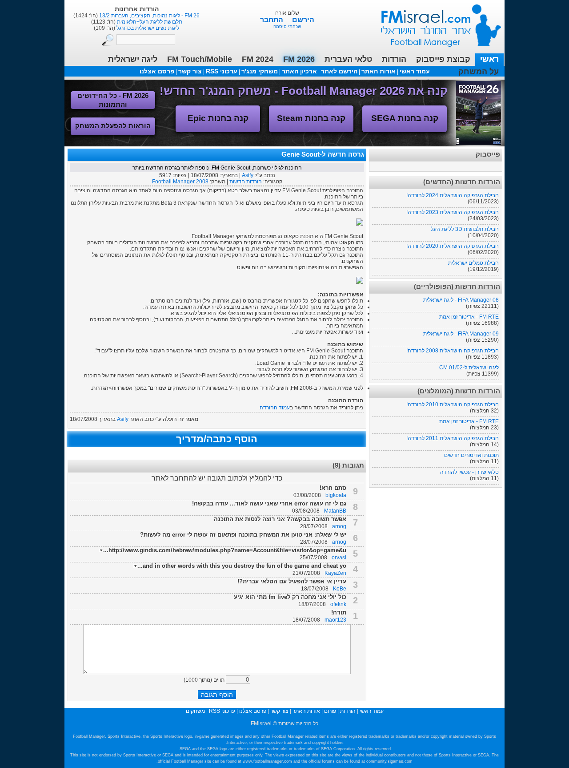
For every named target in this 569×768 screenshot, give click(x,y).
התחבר (272, 20)
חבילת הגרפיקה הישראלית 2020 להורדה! (452, 246)
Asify (247, 175)
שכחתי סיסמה (287, 26)
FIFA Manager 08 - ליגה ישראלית (461, 300)
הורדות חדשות (245, 181)
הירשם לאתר (339, 71)
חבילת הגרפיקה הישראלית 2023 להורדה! (452, 212)
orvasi (339, 557)
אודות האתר (378, 71)
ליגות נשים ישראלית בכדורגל (147, 28)
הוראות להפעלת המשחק (113, 125)
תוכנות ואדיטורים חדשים (471, 455)
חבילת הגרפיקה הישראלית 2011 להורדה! (452, 438)
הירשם (303, 20)
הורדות (394, 59)
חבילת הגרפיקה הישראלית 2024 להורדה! (452, 195)
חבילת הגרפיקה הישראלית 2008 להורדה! (452, 351)
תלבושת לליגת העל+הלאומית (149, 22)
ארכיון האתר (299, 71)
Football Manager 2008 (180, 181)
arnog (339, 526)
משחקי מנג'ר (259, 71)
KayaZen (335, 573)
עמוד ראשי (435, 22)
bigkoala (335, 495)
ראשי (489, 59)
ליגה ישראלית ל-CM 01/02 (469, 367)
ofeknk (338, 604)
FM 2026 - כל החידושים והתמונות (112, 100)
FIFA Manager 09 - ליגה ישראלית (461, 334)
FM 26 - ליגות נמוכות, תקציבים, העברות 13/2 (149, 15)
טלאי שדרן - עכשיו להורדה (469, 472)
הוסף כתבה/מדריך (216, 439)
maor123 (335, 620)
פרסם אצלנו (157, 71)
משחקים (195, 711)
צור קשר (190, 71)
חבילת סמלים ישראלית (473, 263)
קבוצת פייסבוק (443, 59)
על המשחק (478, 71)
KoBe (339, 589)
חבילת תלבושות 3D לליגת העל (465, 229)
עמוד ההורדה (275, 407)
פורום (330, 711)
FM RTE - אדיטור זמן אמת (469, 317)
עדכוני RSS (221, 71)
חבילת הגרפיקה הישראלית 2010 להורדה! (452, 404)
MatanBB (335, 511)
